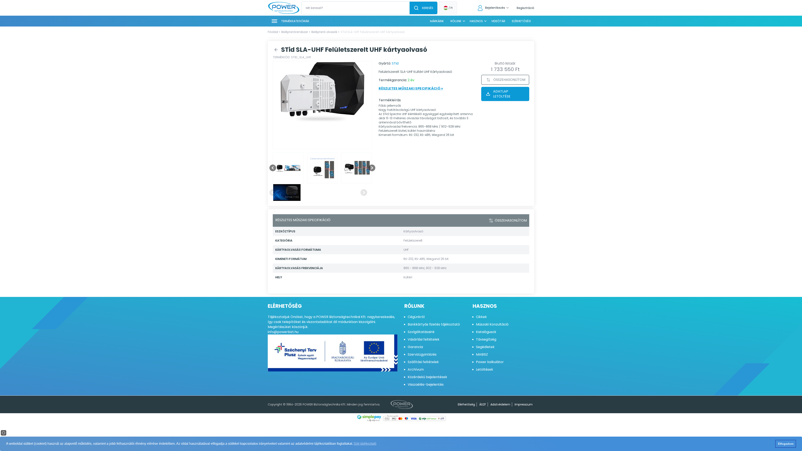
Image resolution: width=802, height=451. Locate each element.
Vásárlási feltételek (423, 339)
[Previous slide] (272, 192)
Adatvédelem (500, 404)
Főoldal (273, 32)
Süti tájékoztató (365, 443)
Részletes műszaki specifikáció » (411, 88)
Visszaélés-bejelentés (426, 384)
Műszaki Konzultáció (492, 324)
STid (395, 63)
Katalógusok (486, 331)
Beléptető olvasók (324, 32)
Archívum (416, 369)
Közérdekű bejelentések (427, 377)
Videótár (498, 21)
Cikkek (481, 316)
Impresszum (524, 404)
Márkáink (437, 21)
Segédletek (485, 347)
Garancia (415, 347)
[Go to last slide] (272, 168)
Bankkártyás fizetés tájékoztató (434, 324)
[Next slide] (372, 168)
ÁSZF (482, 404)
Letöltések (484, 369)
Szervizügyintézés (422, 354)
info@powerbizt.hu (283, 331)
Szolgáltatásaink (421, 331)
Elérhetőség (521, 21)
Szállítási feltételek (423, 362)
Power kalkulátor (490, 362)
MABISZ (482, 354)
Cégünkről (416, 316)
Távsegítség (486, 339)
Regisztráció (525, 8)
